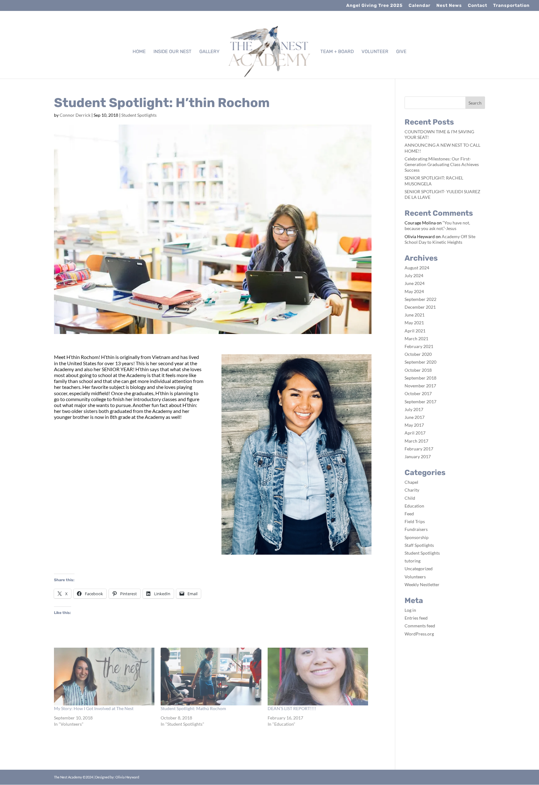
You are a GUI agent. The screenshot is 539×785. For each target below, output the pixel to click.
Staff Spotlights (419, 545)
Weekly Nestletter (422, 584)
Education (414, 505)
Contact (477, 5)
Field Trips (415, 521)
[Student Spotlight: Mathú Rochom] (211, 676)
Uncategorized (419, 568)
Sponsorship (417, 537)
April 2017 (415, 432)
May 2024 (414, 291)
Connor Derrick (75, 115)
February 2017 (419, 448)
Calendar (419, 5)
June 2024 (415, 283)
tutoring (412, 560)
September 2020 (420, 362)
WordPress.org (419, 633)
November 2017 (420, 385)
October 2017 (418, 393)
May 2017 (414, 425)
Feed (409, 513)
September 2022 (420, 299)
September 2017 (420, 401)
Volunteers (415, 576)
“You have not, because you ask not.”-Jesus (437, 225)
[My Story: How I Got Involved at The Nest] (104, 676)
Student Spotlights (139, 115)
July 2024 (414, 275)
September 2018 (420, 377)
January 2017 (418, 456)
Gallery (209, 51)
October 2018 (418, 370)
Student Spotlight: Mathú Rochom (193, 708)
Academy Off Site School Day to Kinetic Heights (440, 239)
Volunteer (375, 51)
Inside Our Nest (172, 51)
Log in (410, 610)
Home (139, 51)
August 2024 (417, 267)
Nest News (449, 5)
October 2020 (418, 354)
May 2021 (414, 322)
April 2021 (415, 330)
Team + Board (337, 51)
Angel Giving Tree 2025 (374, 5)
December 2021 (420, 307)
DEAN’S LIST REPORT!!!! (292, 708)
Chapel (411, 482)
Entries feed (416, 618)
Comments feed (420, 625)
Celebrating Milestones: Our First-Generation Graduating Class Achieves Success (442, 164)
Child (410, 498)
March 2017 (416, 441)
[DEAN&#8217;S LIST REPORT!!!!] (318, 676)
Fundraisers (416, 529)
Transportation (511, 5)
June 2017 (415, 417)
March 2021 (416, 338)
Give (401, 51)
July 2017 (414, 409)
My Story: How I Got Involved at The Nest (94, 708)
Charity (412, 490)
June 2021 (415, 314)
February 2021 (419, 346)
